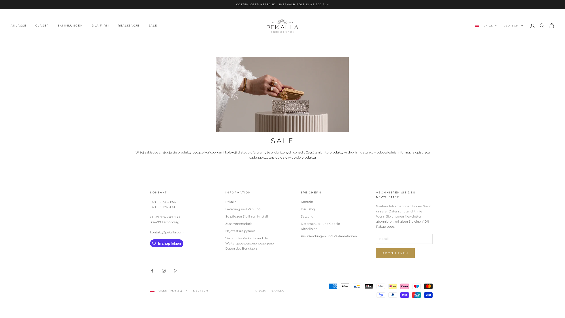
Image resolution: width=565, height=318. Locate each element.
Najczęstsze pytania (240, 231)
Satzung (307, 216)
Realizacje (129, 25)
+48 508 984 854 (163, 202)
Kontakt (307, 202)
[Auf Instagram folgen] (164, 271)
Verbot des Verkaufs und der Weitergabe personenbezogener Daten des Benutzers (250, 243)
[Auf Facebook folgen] (152, 271)
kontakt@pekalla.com (167, 232)
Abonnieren (395, 253)
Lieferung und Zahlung (243, 209)
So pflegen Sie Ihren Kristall (246, 216)
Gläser (42, 25)
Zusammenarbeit (238, 224)
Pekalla (230, 202)
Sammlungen (70, 25)
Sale (153, 25)
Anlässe (18, 25)
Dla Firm (100, 25)
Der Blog (308, 209)
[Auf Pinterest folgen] (175, 271)
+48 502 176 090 (162, 207)
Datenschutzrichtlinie (405, 211)
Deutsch (511, 25)
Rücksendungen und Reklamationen (329, 236)
